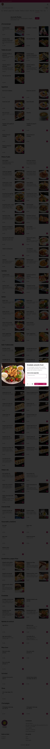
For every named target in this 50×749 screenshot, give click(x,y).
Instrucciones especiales (33, 373)
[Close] (47, 364)
